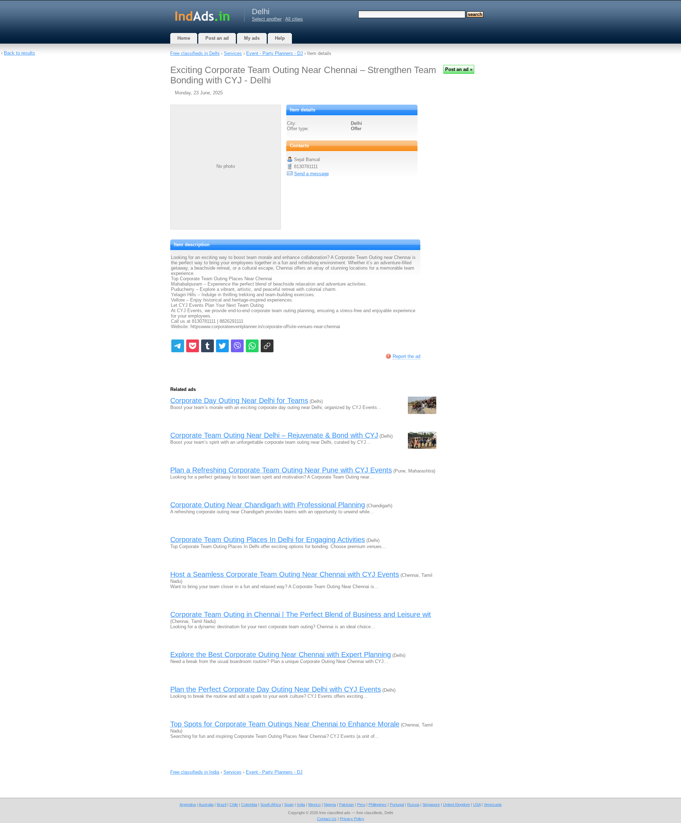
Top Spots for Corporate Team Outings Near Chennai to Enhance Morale (284, 724)
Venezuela (493, 804)
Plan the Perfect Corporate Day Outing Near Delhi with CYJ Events (275, 689)
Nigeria (330, 804)
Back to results (19, 53)
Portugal (397, 804)
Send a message (311, 173)
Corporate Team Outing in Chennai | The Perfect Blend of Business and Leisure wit (300, 614)
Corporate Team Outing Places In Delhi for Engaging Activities (267, 539)
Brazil (221, 804)
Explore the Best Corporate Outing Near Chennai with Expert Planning (280, 654)
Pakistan (346, 804)
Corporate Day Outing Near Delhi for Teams (239, 400)
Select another (267, 19)
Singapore (431, 804)
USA (477, 804)
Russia (413, 804)
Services (233, 53)
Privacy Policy (352, 819)
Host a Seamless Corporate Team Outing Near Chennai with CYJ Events (284, 574)
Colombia (249, 804)
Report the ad (406, 356)
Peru (361, 804)
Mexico (314, 804)
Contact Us (327, 819)
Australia (206, 804)
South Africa (270, 804)
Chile (233, 804)
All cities (294, 19)
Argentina (187, 804)
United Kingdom (456, 804)
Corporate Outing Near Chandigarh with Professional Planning (267, 505)
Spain (289, 804)
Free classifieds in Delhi (195, 53)
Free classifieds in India (194, 772)
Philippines (378, 804)
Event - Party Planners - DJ (274, 53)
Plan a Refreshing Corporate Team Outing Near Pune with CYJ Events (281, 470)
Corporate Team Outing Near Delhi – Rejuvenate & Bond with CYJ (274, 435)
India (301, 804)
